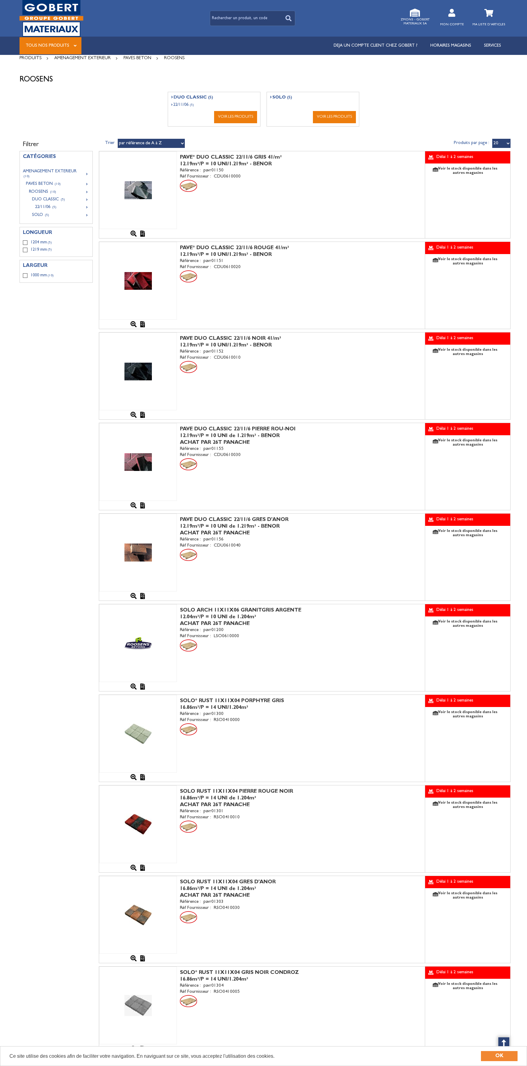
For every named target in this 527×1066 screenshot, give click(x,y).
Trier (110, 143)
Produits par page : (471, 143)
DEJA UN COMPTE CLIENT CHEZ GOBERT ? (376, 46)
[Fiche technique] (142, 233)
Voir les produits (235, 117)
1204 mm (41, 242)
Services (492, 46)
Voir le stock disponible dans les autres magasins (467, 171)
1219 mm (41, 250)
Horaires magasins (450, 46)
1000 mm (42, 275)
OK (499, 1056)
